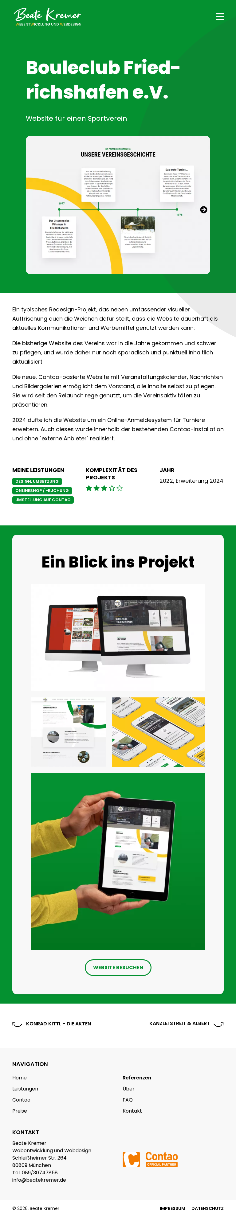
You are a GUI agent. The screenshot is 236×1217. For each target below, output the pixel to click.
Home (19, 1077)
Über (129, 1088)
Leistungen (25, 1088)
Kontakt (132, 1110)
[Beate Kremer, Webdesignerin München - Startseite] (47, 18)
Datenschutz (207, 1208)
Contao (21, 1099)
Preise (19, 1110)
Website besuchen (118, 967)
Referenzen (137, 1077)
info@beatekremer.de (39, 1180)
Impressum (172, 1208)
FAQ (128, 1099)
